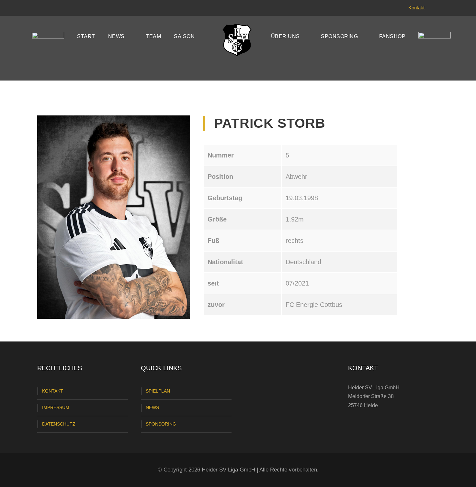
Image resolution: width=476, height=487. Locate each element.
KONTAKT (52, 391)
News (116, 36)
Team (153, 36)
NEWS (152, 407)
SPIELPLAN (158, 391)
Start (86, 36)
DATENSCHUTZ (58, 424)
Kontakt (416, 7)
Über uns (285, 36)
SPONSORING (161, 424)
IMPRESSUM (55, 407)
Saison (184, 36)
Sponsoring (339, 36)
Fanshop (392, 36)
